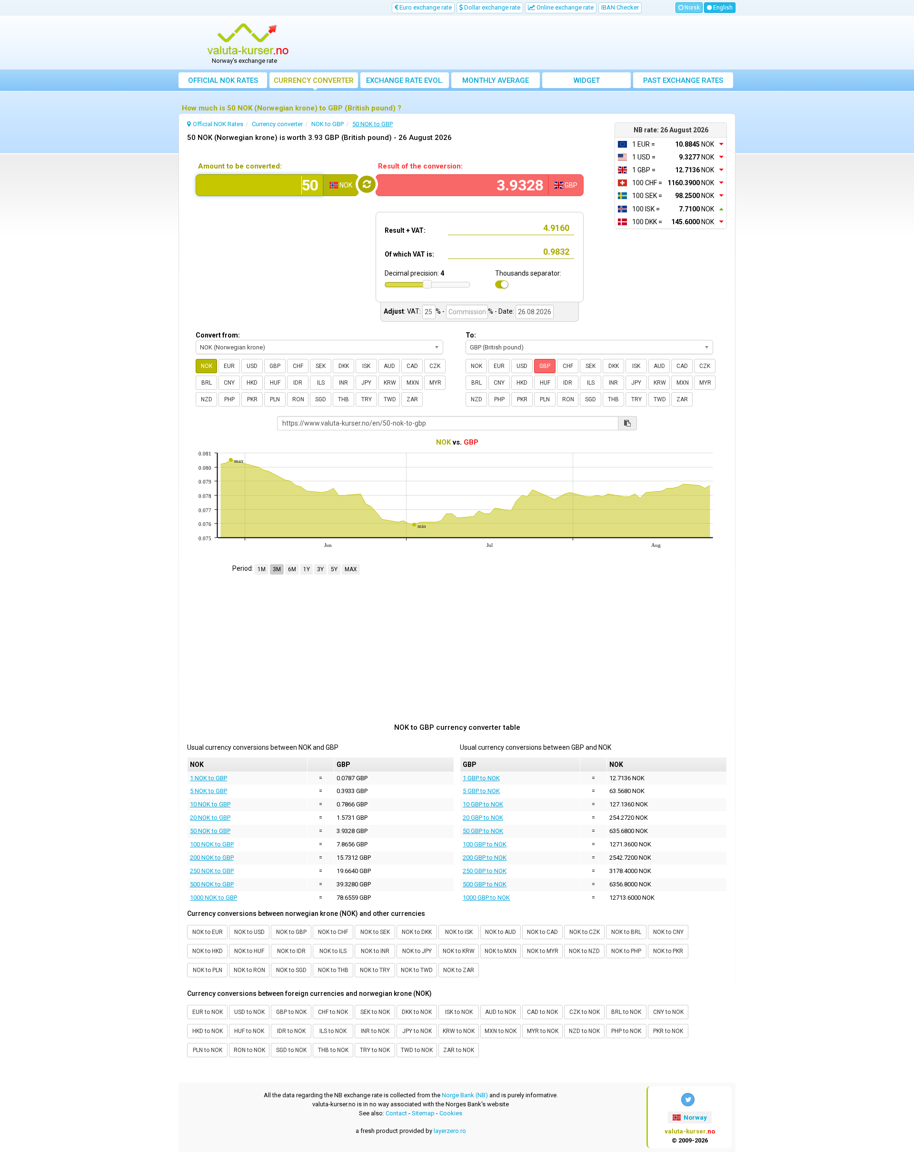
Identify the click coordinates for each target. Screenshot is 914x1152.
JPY (366, 382)
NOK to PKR (668, 951)
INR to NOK (375, 1031)
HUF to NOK (249, 1031)
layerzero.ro (450, 1130)
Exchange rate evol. (405, 80)
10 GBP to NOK (483, 804)
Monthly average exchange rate (495, 82)
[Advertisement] (527, 42)
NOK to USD (249, 932)
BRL (206, 382)
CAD (412, 366)
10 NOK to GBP (210, 804)
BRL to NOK (626, 1012)
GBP (274, 366)
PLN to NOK (207, 1050)
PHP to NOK (626, 1031)
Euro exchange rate (425, 7)
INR (343, 382)
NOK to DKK (417, 932)
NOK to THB (333, 970)
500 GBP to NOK (485, 884)
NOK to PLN (207, 970)
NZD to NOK (584, 1031)
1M (262, 569)
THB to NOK (333, 1050)
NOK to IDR (291, 951)
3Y (320, 569)
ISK (366, 366)
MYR (435, 382)
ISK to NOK (459, 1012)
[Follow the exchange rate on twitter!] (688, 1099)
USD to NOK (249, 1012)
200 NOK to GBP (212, 857)
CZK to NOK (584, 1012)
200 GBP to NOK (485, 857)
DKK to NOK (417, 1012)
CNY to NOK (668, 1012)
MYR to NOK (542, 1031)
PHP (229, 399)
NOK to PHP (626, 951)
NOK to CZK (584, 932)
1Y (306, 569)
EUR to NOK (207, 1012)
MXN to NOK (501, 1031)
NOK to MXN (501, 951)
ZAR (412, 399)
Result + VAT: (405, 230)
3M (277, 569)
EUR (229, 366)
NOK (206, 366)
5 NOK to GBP (208, 790)
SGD (320, 399)
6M (292, 569)
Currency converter (314, 80)
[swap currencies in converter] (367, 184)
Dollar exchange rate (491, 7)
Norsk (691, 7)
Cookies (450, 1113)
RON (298, 399)
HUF (275, 382)
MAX (351, 569)
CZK (434, 366)
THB (343, 399)
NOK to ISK (459, 932)
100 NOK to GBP (212, 844)
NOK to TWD (417, 970)
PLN (275, 399)
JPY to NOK (417, 1031)
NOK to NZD (584, 951)
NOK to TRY (375, 970)
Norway (694, 1117)
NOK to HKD (207, 951)
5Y (334, 569)
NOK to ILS (333, 951)
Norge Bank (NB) (465, 1095)
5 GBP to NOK (481, 790)
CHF (298, 366)
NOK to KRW (459, 951)
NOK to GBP (291, 932)
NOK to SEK (375, 932)
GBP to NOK (291, 1012)
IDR (297, 382)
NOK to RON (249, 970)
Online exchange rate (564, 7)
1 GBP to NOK (481, 778)
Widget (587, 80)
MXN (413, 382)
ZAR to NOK (458, 1050)
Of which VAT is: (409, 254)
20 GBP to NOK (483, 817)
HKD (252, 382)
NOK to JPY (417, 951)
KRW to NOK (459, 1031)
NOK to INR (375, 951)
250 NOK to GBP (212, 870)
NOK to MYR (542, 951)
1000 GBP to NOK (486, 897)
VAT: (414, 311)
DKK (343, 366)
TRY (366, 399)
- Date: (504, 311)
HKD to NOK (207, 1031)
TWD (390, 399)
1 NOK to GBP (208, 778)
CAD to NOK (542, 1012)
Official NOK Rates (223, 80)
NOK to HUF (249, 951)
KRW (390, 382)
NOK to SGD (291, 970)
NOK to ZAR (458, 970)
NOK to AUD (500, 932)
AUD (389, 366)
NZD (206, 399)
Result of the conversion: (420, 166)
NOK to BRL (626, 932)
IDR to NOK (291, 1031)
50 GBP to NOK (483, 830)
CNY (229, 382)
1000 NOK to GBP (213, 897)
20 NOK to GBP (210, 817)
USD (252, 366)
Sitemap (423, 1113)
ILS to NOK (333, 1031)
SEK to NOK (375, 1012)
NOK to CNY (668, 932)
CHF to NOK (333, 1012)
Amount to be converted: (240, 166)
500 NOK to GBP (212, 884)
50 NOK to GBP (210, 830)
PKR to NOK (668, 1031)
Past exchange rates (683, 80)
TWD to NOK (417, 1050)
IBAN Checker (620, 7)
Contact (396, 1113)
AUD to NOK (500, 1012)
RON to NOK (249, 1050)
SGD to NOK (291, 1050)
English (722, 7)
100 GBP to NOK (485, 844)
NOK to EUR (207, 932)
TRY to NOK (375, 1050)
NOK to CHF (333, 932)
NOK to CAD (542, 932)
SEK (321, 366)
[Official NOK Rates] (248, 39)
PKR (252, 399)
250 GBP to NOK (485, 870)
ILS (321, 382)
